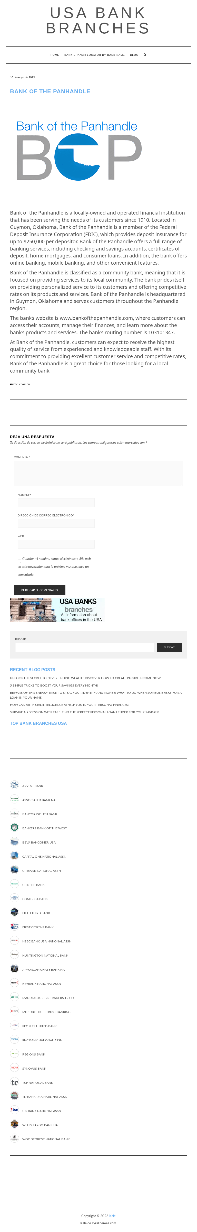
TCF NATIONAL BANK (37, 1082)
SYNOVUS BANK (34, 1068)
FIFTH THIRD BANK (36, 913)
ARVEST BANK (32, 786)
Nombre (24, 494)
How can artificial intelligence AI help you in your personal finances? (69, 704)
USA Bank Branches (98, 20)
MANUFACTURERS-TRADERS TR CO (48, 997)
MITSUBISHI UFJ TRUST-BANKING (46, 1012)
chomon (24, 384)
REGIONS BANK (33, 1054)
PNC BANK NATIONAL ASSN (42, 1040)
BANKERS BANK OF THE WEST (44, 828)
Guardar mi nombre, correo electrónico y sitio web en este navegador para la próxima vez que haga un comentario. (54, 567)
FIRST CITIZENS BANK (38, 927)
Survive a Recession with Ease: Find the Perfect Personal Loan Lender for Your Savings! (84, 712)
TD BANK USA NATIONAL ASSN (44, 1096)
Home (55, 54)
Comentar (22, 457)
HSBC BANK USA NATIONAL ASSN (46, 941)
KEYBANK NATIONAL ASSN (41, 983)
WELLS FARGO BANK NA (40, 1125)
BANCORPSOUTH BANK (39, 814)
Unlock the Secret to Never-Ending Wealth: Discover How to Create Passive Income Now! (85, 678)
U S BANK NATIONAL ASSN (41, 1111)
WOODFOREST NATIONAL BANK (46, 1139)
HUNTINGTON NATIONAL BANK (45, 955)
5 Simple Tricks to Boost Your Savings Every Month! (54, 685)
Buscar (20, 639)
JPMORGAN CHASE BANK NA (43, 969)
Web (21, 536)
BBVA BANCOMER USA (39, 842)
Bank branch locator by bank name (94, 54)
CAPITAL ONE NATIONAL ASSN (44, 856)
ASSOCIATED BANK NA (38, 800)
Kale (112, 1216)
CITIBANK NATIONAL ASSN (41, 870)
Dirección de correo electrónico (46, 515)
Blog (134, 54)
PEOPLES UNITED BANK (39, 1026)
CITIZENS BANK (33, 884)
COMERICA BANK (35, 899)
